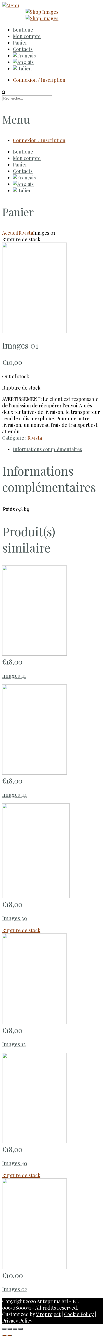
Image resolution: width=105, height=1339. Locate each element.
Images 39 (14, 918)
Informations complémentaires (47, 449)
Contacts (23, 49)
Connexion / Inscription (39, 80)
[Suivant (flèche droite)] (10, 1335)
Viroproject (48, 1314)
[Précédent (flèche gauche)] (4, 1335)
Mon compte (27, 36)
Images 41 (14, 675)
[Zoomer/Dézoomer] (20, 1329)
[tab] (58, 449)
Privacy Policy (17, 1320)
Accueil (10, 233)
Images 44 (14, 794)
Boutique (23, 29)
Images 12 (14, 1044)
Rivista (26, 233)
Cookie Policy (79, 1314)
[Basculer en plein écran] (15, 1329)
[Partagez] (10, 1329)
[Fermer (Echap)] (4, 1329)
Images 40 (14, 1163)
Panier (20, 42)
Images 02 (14, 1289)
